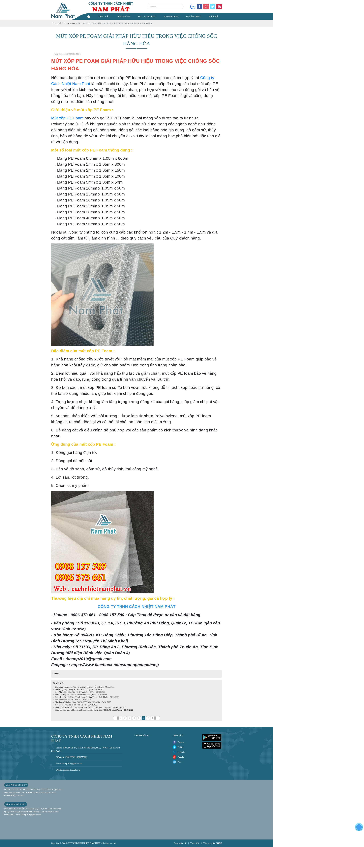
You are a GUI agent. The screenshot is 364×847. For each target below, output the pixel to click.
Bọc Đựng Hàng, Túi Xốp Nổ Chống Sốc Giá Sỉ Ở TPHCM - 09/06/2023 (84, 687)
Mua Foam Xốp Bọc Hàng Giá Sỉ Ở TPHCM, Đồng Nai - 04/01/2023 (83, 702)
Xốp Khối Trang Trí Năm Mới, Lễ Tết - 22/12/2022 (76, 705)
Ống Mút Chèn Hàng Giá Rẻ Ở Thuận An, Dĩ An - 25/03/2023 (80, 692)
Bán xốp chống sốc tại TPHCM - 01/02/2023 (73, 700)
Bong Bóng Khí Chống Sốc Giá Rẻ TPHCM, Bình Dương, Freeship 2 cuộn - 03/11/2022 (90, 707)
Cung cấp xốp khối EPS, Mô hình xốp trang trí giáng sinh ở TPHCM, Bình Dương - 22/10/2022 (94, 710)
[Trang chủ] (88, 16)
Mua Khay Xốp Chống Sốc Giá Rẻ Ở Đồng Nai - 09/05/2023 (79, 689)
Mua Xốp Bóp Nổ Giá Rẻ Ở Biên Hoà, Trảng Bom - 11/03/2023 (81, 695)
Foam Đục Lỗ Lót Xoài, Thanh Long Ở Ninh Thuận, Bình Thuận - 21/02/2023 (87, 697)
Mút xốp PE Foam (67, 118)
